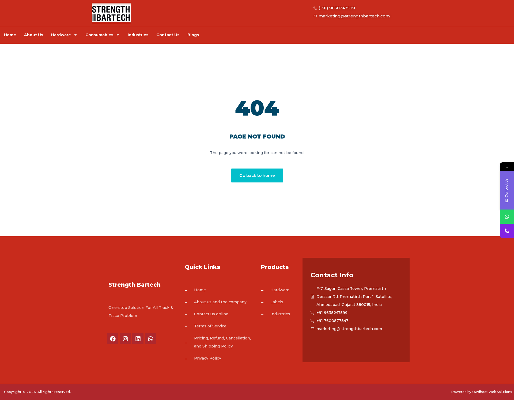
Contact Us (167, 34)
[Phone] (507, 231)
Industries (138, 34)
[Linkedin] (137, 338)
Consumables (99, 34)
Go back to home (257, 175)
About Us (33, 34)
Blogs (193, 34)
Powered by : (462, 392)
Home (10, 34)
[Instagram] (125, 338)
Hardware (61, 34)
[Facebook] (112, 338)
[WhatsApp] (507, 217)
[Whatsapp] (150, 338)
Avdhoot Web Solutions (493, 392)
